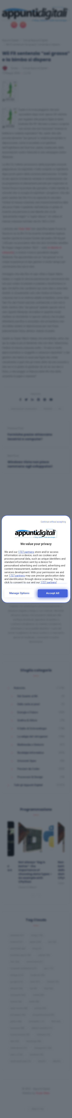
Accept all (52, 593)
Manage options (19, 593)
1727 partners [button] (26, 552)
